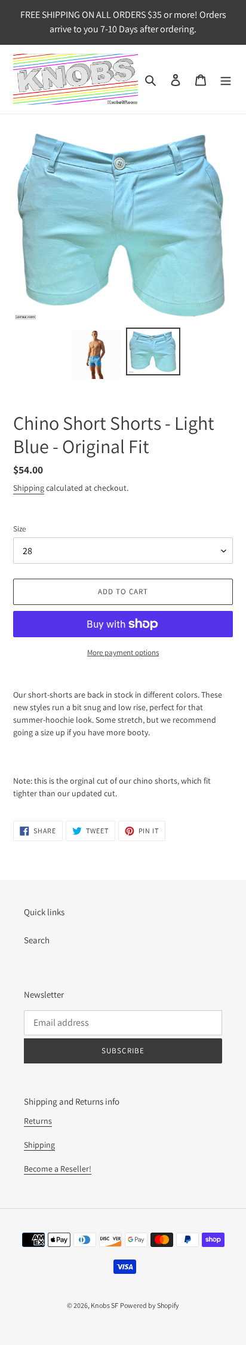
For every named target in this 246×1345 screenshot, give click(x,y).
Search (37, 940)
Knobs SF (104, 1305)
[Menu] (225, 79)
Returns (38, 1120)
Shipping (28, 487)
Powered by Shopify (149, 1305)
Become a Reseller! (57, 1168)
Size (19, 529)
